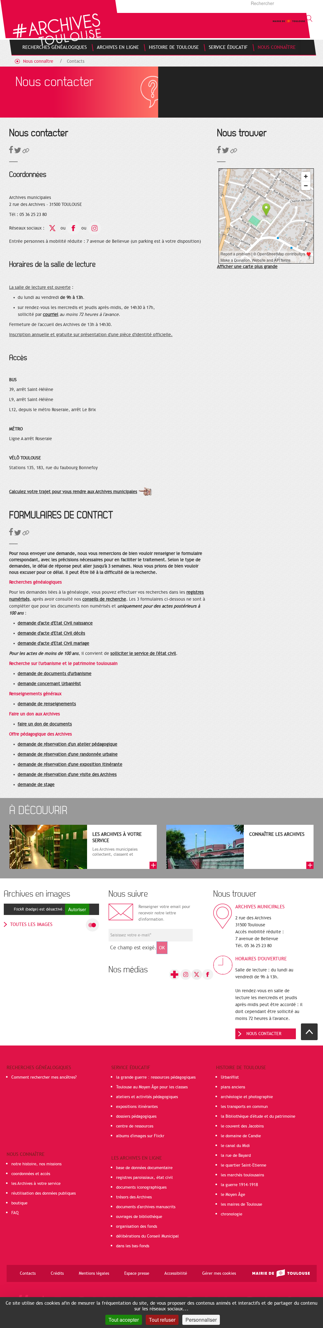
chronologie (231, 1214)
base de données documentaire (144, 1167)
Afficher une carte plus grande (247, 266)
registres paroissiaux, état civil (144, 1177)
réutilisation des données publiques (43, 1193)
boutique (19, 1203)
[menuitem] (54, 47)
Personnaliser (201, 1319)
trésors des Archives (134, 1197)
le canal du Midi (235, 1145)
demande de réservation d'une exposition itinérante (70, 764)
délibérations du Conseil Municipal (147, 1236)
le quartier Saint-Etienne (243, 1165)
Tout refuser (162, 1319)
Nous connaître (38, 61)
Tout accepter (124, 1319)
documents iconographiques (141, 1187)
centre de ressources (134, 1126)
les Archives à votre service (36, 1183)
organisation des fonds (136, 1226)
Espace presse (136, 1273)
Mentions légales (94, 1273)
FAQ (15, 1212)
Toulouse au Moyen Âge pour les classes (152, 1087)
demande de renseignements (47, 704)
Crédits (57, 1273)
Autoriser (77, 909)
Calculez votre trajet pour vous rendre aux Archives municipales (73, 491)
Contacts (76, 61)
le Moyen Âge (233, 1194)
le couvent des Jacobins (242, 1126)
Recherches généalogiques (39, 1067)
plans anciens (233, 1087)
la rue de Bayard (236, 1155)
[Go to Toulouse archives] (57, 29)
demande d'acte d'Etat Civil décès (51, 633)
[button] (25, 151)
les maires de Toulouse (241, 1204)
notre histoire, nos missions (36, 1164)
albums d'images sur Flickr (140, 1136)
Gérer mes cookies (219, 1273)
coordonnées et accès (30, 1173)
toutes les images (31, 924)
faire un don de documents (45, 724)
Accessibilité (175, 1273)
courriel (50, 314)
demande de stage (36, 784)
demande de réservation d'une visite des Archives (67, 774)
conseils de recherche (104, 599)
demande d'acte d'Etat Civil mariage (53, 643)
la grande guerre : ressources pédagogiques (156, 1077)
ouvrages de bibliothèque (139, 1216)
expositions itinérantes (137, 1106)
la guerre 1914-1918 (239, 1184)
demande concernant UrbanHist (49, 683)
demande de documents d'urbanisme (54, 673)
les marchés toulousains (242, 1175)
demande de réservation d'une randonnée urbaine (68, 754)
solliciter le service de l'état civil (143, 653)
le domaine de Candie (241, 1136)
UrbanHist (230, 1077)
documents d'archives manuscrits (145, 1206)
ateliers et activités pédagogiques (147, 1096)
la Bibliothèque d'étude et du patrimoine (258, 1116)
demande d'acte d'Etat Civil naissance (55, 623)
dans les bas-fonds (132, 1246)
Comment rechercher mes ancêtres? (44, 1077)
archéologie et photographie (247, 1096)
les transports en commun (244, 1106)
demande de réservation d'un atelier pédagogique (67, 744)
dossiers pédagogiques (136, 1116)
